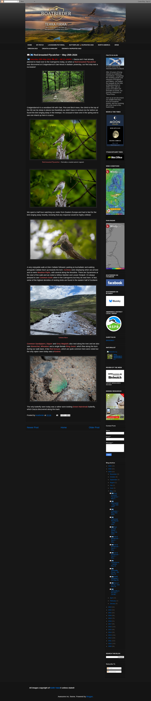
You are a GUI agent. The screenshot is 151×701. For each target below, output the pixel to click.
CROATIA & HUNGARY (49, 48)
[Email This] (61, 415)
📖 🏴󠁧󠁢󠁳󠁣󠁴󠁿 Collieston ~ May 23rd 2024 (114, 512)
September (114, 479)
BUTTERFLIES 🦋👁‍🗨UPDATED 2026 (81, 45)
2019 (110, 618)
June (112, 488)
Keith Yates (55, 688)
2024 (110, 471)
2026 (110, 466)
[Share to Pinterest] (69, 415)
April (111, 598)
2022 (110, 610)
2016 (110, 626)
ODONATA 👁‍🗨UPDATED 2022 (71, 48)
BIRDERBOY (110, 340)
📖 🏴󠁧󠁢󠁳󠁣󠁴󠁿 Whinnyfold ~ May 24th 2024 (114, 504)
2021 (110, 613)
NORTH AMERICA (104, 45)
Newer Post (33, 427)
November (113, 474)
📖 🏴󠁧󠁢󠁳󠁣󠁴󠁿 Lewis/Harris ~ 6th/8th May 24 (114, 563)
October (113, 477)
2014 (110, 632)
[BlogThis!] (63, 415)
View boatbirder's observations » (118, 357)
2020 (110, 615)
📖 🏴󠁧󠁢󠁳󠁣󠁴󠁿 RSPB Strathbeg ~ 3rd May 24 (114, 578)
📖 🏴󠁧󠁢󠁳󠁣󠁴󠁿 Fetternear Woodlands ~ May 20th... (114, 520)
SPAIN (117, 45)
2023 (110, 607)
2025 (110, 469)
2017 (110, 624)
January (113, 603)
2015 (110, 629)
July (111, 485)
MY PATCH (40, 45)
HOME (30, 45)
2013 (110, 635)
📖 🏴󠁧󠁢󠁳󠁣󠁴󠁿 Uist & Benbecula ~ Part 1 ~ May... (114, 555)
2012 (110, 638)
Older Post (94, 427)
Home (64, 427)
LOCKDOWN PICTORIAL (56, 45)
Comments (112, 671)
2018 (110, 621)
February (113, 601)
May (111, 491)
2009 (110, 646)
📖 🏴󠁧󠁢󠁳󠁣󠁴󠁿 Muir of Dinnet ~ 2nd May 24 (114, 584)
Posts (110, 668)
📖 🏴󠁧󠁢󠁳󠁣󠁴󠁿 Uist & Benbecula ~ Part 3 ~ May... (114, 539)
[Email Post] (57, 415)
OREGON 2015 (33, 48)
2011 (110, 641)
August (112, 482)
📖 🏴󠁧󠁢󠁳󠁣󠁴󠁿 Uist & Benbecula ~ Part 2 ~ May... (114, 547)
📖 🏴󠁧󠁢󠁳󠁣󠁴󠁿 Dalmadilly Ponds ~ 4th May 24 (114, 571)
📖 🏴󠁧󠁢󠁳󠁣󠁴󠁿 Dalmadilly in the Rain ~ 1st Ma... (114, 591)
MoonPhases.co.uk (115, 145)
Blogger (89, 697)
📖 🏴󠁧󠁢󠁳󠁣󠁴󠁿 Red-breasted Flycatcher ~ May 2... (114, 495)
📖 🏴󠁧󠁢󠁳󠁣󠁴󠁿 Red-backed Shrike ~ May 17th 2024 (113, 530)
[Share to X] (65, 415)
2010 (110, 643)
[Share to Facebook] (67, 415)
